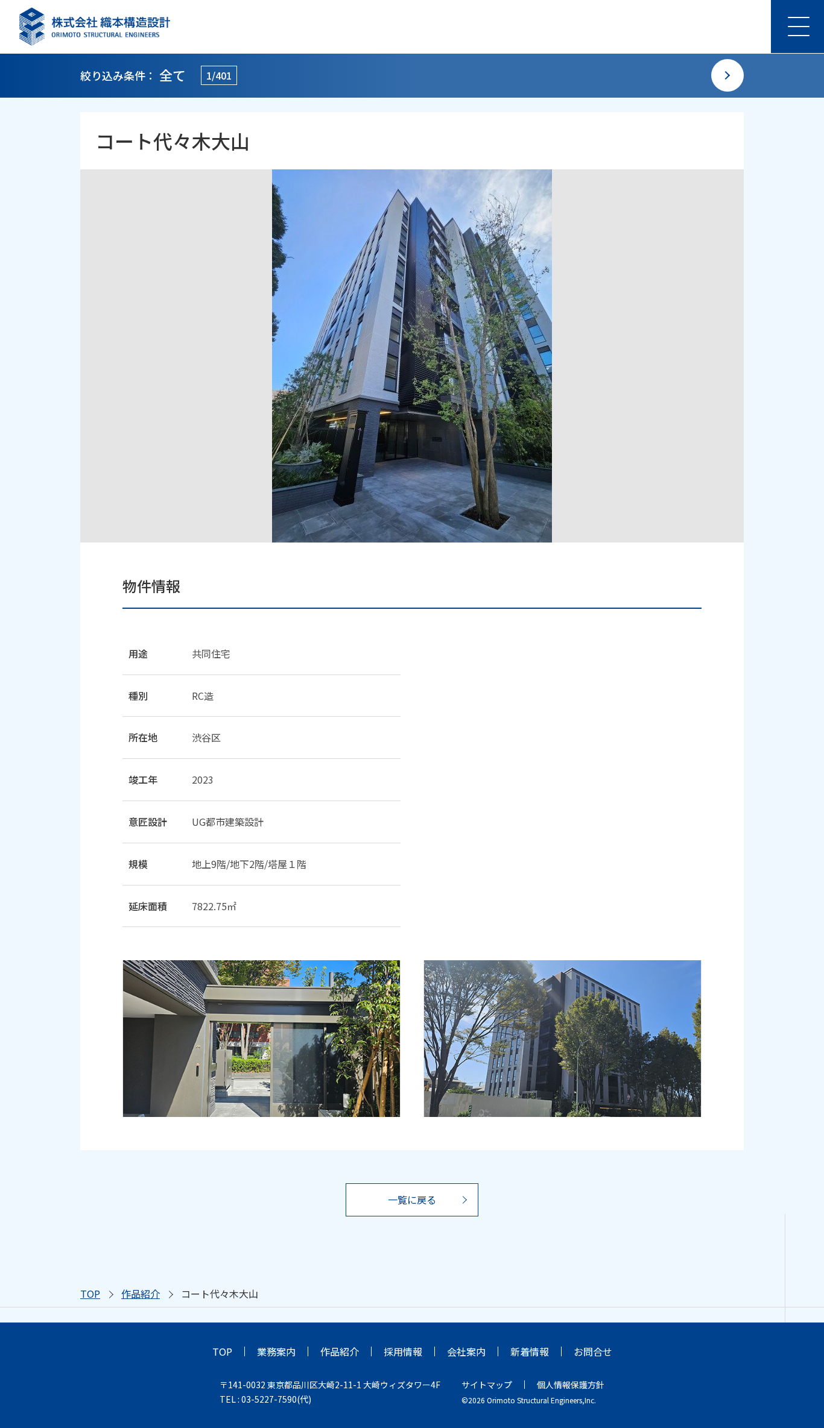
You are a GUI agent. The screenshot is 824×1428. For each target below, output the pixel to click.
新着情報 (529, 1351)
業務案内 (276, 1351)
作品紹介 (140, 1293)
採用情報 (403, 1351)
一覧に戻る (412, 1199)
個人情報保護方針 (570, 1384)
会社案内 (466, 1351)
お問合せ (593, 1351)
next (727, 75)
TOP (90, 1293)
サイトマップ (486, 1384)
